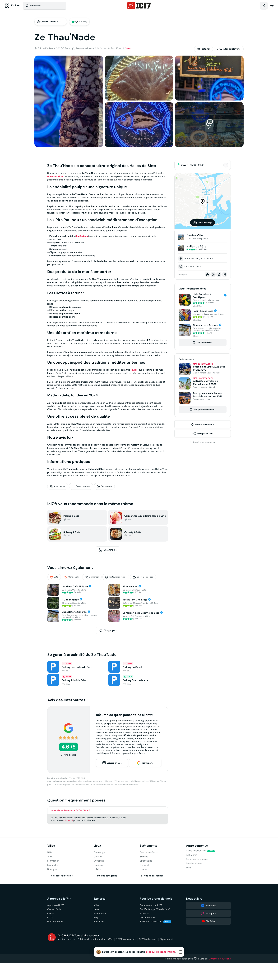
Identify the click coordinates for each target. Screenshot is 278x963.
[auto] (272, 6)
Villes (51, 846)
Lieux (97, 846)
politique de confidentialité (161, 951)
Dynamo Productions (220, 958)
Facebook (211, 905)
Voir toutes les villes (62, 875)
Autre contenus (197, 846)
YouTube (210, 921)
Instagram (211, 913)
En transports (224, 274)
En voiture (207, 274)
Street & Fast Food (145, 577)
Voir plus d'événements (205, 409)
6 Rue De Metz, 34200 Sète (54, 48)
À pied (213, 274)
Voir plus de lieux (205, 342)
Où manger (94, 577)
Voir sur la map (205, 222)
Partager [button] (205, 49)
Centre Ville (73, 577)
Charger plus (110, 549)
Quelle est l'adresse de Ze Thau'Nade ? (72, 810)
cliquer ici (68, 820)
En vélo (219, 274)
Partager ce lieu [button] (205, 433)
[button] (229, 49)
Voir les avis (147, 763)
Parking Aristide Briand (75, 680)
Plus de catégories (107, 875)
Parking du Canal (132, 667)
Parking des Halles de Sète (77, 667)
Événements (148, 846)
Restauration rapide (117, 577)
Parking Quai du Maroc (136, 680)
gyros (135, 369)
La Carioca (82, 236)
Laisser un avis (114, 763)
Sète (127, 48)
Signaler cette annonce (204, 442)
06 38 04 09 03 (193, 266)
